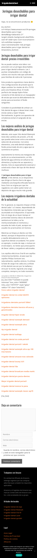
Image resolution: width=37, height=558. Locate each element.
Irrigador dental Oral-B (12, 512)
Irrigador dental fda (9, 366)
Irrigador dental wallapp (11, 334)
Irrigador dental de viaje (13, 507)
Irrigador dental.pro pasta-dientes (15, 376)
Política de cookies (11, 539)
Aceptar (19, 555)
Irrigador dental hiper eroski (13, 315)
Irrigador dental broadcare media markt (18, 371)
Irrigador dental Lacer (12, 515)
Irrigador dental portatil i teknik (14, 344)
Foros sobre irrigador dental (13, 290)
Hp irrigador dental (9, 329)
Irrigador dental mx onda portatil (15, 339)
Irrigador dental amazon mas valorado (17, 356)
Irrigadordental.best (10, 3)
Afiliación (7, 542)
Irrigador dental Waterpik (13, 510)
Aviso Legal (8, 533)
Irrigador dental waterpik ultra (14, 324)
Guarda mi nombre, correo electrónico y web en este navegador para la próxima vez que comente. (19, 452)
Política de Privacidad (12, 536)
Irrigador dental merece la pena (14, 386)
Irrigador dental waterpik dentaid (15, 320)
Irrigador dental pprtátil (13, 518)
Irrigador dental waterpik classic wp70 (17, 391)
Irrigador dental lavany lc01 (12, 361)
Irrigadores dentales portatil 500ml (15, 302)
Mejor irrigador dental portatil (14, 381)
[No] (35, 551)
